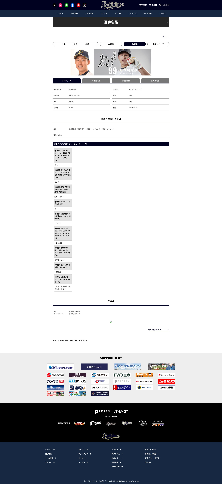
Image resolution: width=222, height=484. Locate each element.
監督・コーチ (158, 44)
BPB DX (148, 462)
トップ (55, 340)
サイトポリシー (150, 449)
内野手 (111, 44)
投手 (63, 44)
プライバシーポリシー (153, 458)
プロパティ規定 (150, 454)
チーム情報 (64, 340)
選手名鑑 (73, 340)
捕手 (87, 44)
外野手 (134, 44)
